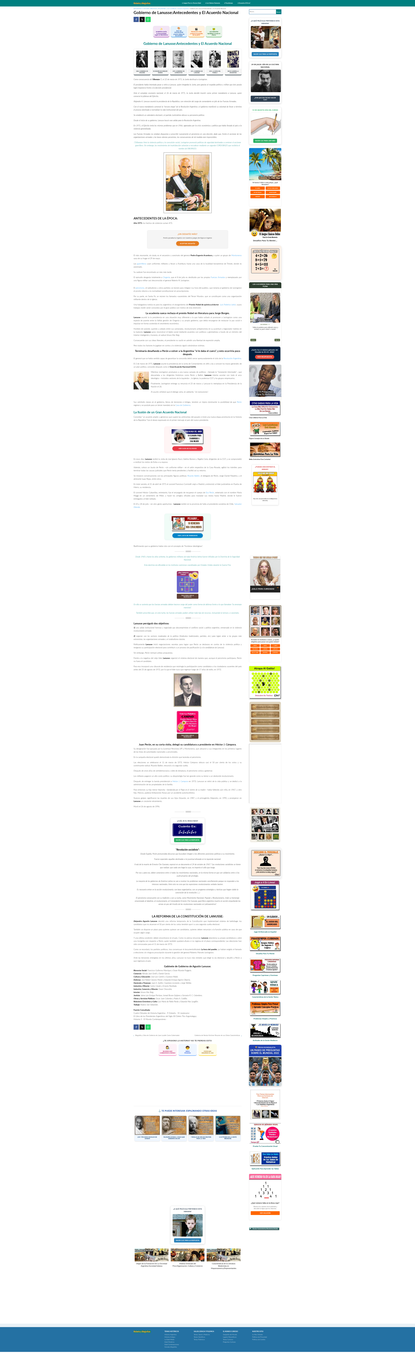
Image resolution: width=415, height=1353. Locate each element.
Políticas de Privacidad (259, 1337)
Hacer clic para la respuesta (187, 840)
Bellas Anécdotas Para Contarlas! (260, 459)
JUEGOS (257, 196)
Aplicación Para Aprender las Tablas (265, 1169)
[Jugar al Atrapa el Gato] (265, 683)
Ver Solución (265, 1213)
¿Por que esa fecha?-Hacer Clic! (265, 99)
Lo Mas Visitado (257, 1334)
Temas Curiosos (228, 1339)
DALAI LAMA (255, 652)
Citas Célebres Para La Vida (258, 417)
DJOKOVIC (275, 652)
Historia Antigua (169, 1337)
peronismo (140, 288)
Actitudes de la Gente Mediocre (265, 1040)
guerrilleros (141, 264)
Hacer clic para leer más (265, 141)
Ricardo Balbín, (194, 476)
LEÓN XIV (275, 649)
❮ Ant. (253, 340)
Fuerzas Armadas (218, 277)
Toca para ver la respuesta (187, 596)
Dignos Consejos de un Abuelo (259, 438)
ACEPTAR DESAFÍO (187, 243)
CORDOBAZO (222, 146)
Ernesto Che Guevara (160, 864)
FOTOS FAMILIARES (272, 188)
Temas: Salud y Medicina (202, 1334)
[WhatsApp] (148, 19)
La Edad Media (169, 1339)
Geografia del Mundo (230, 1334)
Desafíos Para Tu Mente (265, 953)
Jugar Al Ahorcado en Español (265, 932)
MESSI (255, 645)
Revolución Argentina (192, 120)
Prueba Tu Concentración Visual (265, 1146)
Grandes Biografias (170, 1347)
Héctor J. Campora (180, 781)
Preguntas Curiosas (229, 1342)
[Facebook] (136, 19)
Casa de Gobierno (182, 405)
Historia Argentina (170, 1334)
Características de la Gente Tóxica (265, 997)
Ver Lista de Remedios (187, 535)
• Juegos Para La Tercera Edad (191, 3)
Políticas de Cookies (258, 1339)
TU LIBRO (257, 188)
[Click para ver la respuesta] (273, 268)
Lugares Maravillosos (230, 1337)
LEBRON (265, 649)
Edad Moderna (169, 1342)
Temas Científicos (199, 1337)
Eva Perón (210, 493)
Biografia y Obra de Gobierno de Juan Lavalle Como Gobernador (157, 1035)
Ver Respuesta (264, 357)
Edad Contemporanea (171, 1344)
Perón (239, 402)
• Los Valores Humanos (212, 3)
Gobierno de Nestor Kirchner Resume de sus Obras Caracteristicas (217, 1035)
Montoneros (236, 255)
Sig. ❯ (277, 340)
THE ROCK (255, 649)
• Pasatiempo (228, 3)
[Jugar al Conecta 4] (265, 895)
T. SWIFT (275, 645)
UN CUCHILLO (272, 196)
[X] (142, 19)
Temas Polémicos (199, 1339)
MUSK (265, 645)
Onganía (166, 277)
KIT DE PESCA (257, 192)
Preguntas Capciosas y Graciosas (265, 975)
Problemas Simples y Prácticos (265, 1019)
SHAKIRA (265, 652)
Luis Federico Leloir (228, 305)
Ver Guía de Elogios (188, 448)
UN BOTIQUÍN (272, 192)
